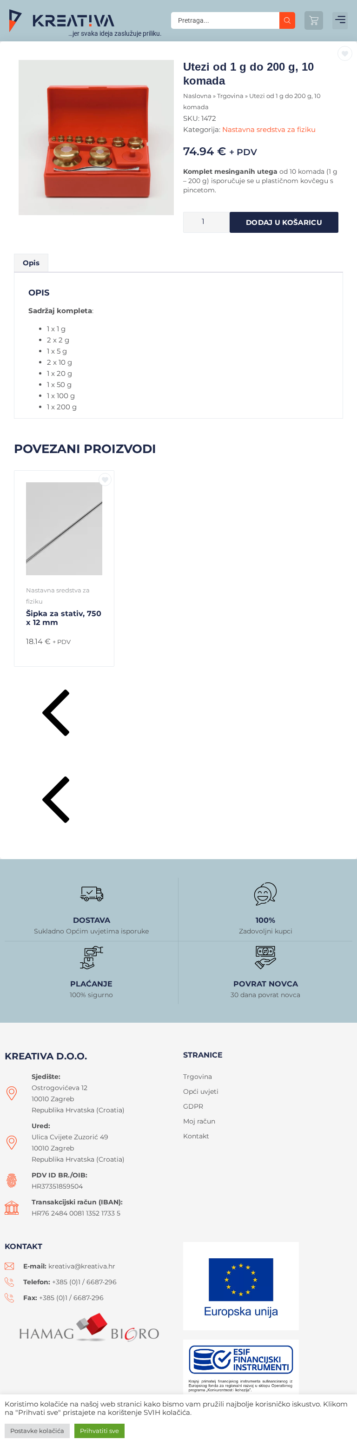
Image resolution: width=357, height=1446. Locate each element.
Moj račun (199, 1121)
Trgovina (230, 95)
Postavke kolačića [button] (37, 1430)
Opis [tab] (31, 262)
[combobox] (225, 20)
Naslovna (197, 95)
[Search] (287, 20)
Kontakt (196, 1136)
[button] (340, 20)
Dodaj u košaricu (284, 222)
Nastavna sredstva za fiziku (269, 129)
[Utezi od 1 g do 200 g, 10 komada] (96, 137)
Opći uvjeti (200, 1091)
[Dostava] (91, 894)
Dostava (91, 920)
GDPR (193, 1106)
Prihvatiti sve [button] (99, 1430)
